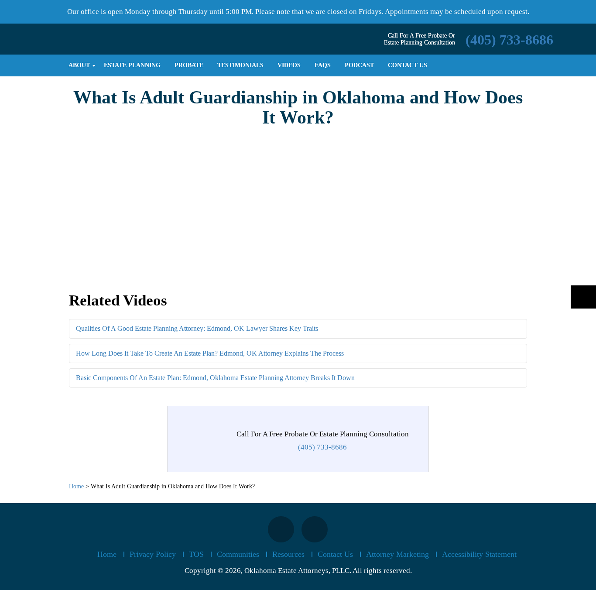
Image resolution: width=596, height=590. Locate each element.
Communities (238, 554)
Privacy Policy (153, 554)
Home (106, 554)
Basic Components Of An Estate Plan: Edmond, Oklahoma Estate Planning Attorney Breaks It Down (215, 377)
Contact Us (335, 554)
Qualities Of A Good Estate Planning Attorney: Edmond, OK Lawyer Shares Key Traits (197, 328)
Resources (288, 554)
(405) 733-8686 (509, 40)
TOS (196, 554)
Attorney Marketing (397, 554)
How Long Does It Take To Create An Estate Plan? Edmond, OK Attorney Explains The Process (210, 353)
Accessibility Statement (479, 554)
